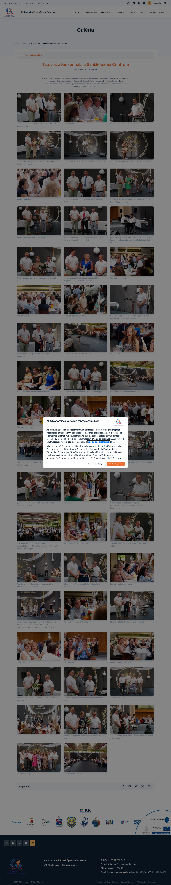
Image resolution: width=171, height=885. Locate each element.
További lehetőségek (96, 464)
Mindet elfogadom (115, 464)
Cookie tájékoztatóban (99, 442)
